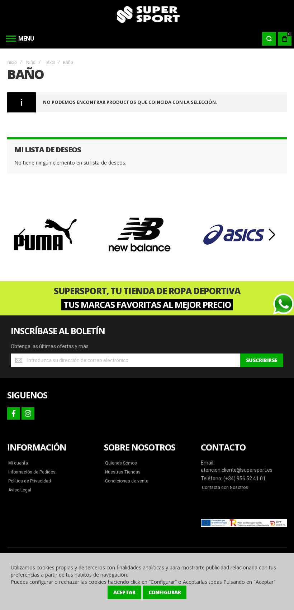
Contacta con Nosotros (225, 487)
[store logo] (147, 14)
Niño (30, 62)
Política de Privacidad (29, 481)
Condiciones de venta (126, 481)
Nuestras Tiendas (123, 472)
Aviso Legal (19, 490)
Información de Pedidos (32, 472)
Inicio (11, 62)
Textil (50, 62)
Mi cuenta (18, 463)
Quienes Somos (121, 463)
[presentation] (23, 235)
